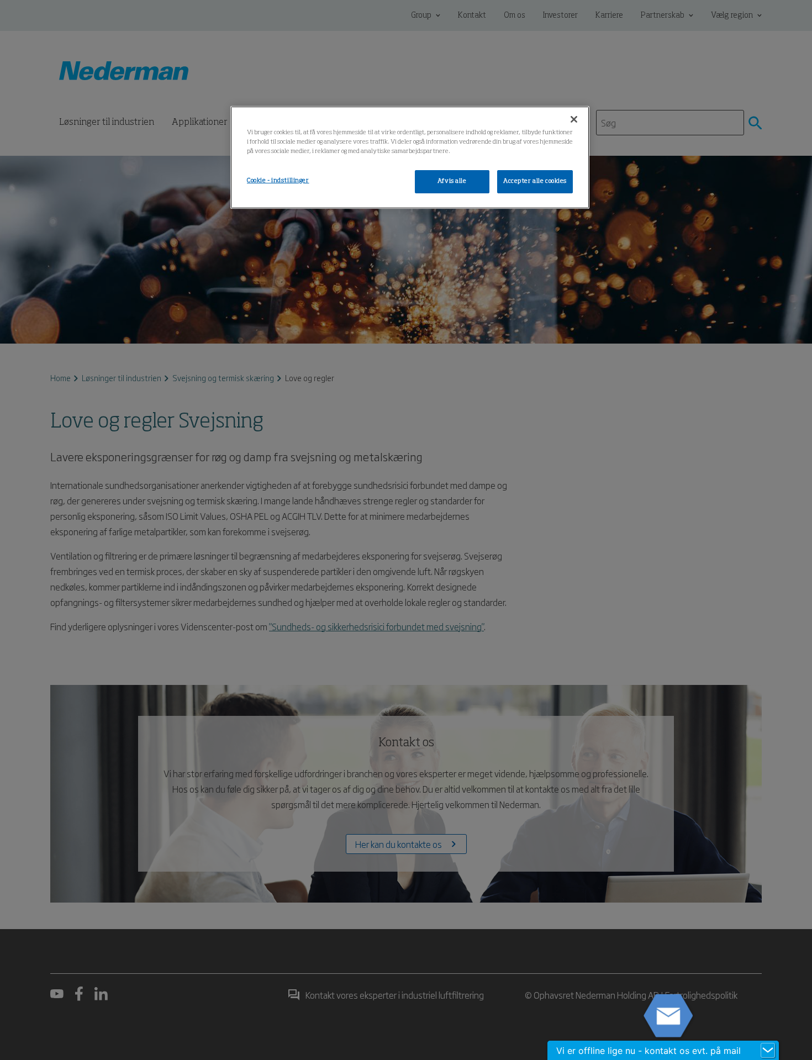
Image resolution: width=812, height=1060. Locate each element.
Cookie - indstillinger (278, 180)
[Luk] (574, 119)
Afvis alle (452, 181)
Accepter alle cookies (535, 181)
